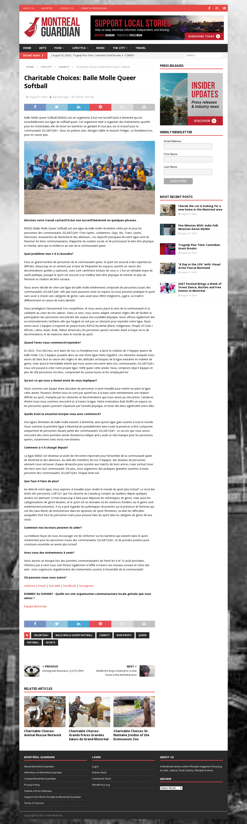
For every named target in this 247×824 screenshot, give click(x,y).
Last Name (170, 166)
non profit (124, 635)
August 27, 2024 (38, 97)
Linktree (29, 586)
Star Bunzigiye (60, 97)
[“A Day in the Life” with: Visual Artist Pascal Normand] (167, 268)
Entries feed (99, 772)
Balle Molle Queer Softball (74, 635)
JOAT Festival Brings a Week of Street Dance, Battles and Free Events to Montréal (200, 287)
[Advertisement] (189, 330)
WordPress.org (101, 784)
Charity (79, 97)
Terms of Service (34, 803)
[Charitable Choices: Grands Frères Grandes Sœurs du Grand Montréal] (89, 711)
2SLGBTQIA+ (41, 635)
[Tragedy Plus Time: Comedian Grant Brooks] (167, 249)
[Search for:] (203, 55)
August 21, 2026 (189, 233)
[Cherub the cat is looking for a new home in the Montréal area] (167, 210)
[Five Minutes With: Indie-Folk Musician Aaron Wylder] (167, 229)
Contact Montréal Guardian (40, 778)
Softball (33, 642)
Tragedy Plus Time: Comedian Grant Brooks (199, 246)
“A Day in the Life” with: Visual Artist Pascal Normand (199, 266)
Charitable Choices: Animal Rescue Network (42, 733)
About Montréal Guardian (39, 766)
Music (100, 48)
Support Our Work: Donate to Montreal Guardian (52, 797)
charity (104, 635)
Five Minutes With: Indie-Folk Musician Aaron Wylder (198, 227)
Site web (54, 586)
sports (50, 642)
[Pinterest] (224, 8)
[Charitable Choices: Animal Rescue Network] (45, 711)
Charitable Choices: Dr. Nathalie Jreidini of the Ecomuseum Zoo (131, 735)
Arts (42, 48)
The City (119, 48)
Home (27, 48)
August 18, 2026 (189, 295)
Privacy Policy (32, 784)
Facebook (69, 586)
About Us (28, 8)
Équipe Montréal (35, 606)
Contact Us (67, 8)
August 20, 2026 (189, 252)
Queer (142, 635)
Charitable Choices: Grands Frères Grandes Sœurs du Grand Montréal (89, 735)
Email (42, 586)
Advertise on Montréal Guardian (43, 772)
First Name (170, 154)
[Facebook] (209, 8)
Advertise (46, 8)
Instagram (86, 586)
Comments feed (101, 778)
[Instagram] (216, 8)
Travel (140, 48)
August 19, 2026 (189, 272)
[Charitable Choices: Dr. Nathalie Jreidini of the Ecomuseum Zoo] (134, 711)
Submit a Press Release (94, 8)
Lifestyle (79, 48)
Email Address (172, 141)
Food (58, 48)
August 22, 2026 (189, 213)
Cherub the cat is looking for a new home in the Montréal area (200, 207)
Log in (95, 766)
